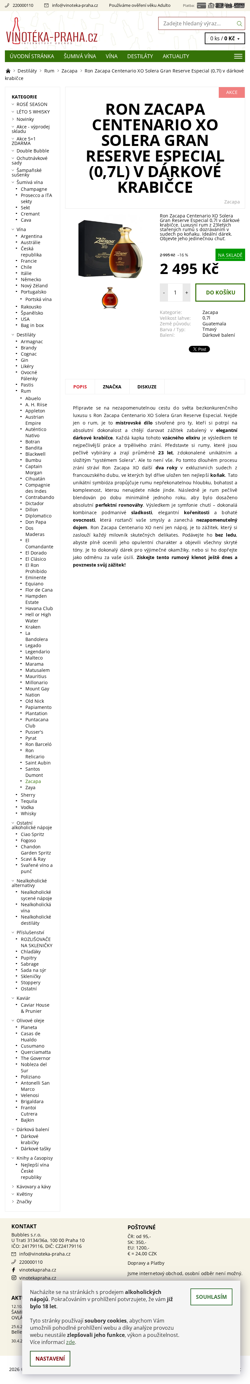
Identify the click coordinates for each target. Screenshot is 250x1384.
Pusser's (34, 732)
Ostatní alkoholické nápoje (32, 825)
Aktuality (176, 56)
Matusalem (37, 670)
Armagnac (32, 341)
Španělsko (32, 313)
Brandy (28, 348)
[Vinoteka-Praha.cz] (65, 31)
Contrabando (39, 497)
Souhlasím (211, 1296)
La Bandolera (36, 636)
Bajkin (27, 1120)
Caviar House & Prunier (35, 1008)
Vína (112, 56)
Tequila (29, 801)
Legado (33, 645)
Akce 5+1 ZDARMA (24, 141)
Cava (26, 220)
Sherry (28, 795)
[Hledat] (239, 23)
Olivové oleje (30, 1020)
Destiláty (140, 56)
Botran (32, 441)
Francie (29, 261)
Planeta (29, 1027)
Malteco (34, 658)
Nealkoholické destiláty (36, 920)
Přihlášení (233, 5)
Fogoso (28, 840)
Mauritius (36, 676)
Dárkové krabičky (30, 1139)
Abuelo (33, 398)
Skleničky (31, 976)
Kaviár (23, 998)
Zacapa (232, 202)
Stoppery (30, 982)
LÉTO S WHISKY (33, 112)
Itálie (26, 273)
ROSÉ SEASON (32, 104)
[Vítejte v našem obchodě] (9, 71)
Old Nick (34, 701)
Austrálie (30, 242)
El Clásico (35, 559)
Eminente (35, 577)
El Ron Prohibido (36, 568)
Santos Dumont (34, 772)
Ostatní (29, 989)
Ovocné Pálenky (29, 375)
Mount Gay (37, 688)
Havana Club (39, 608)
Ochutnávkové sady (30, 160)
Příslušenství (30, 932)
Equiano (34, 584)
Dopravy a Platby (146, 1263)
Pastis (27, 385)
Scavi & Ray (33, 859)
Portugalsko (33, 292)
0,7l (206, 318)
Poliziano (30, 1077)
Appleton (35, 411)
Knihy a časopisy (35, 1158)
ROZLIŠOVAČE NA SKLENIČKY (36, 942)
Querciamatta (36, 1052)
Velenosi (30, 1095)
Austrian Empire (34, 420)
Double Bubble (33, 151)
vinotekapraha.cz (37, 1270)
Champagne (34, 189)
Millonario (36, 682)
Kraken (33, 627)
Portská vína (38, 299)
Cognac (29, 354)
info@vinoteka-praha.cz (75, 5)
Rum (26, 391)
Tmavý (209, 329)
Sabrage (30, 964)
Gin (24, 360)
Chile (26, 267)
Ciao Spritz (32, 834)
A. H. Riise (36, 404)
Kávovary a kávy (34, 1186)
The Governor (35, 1058)
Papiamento (38, 707)
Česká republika (31, 251)
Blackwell (35, 454)
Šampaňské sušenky (27, 172)
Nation (32, 695)
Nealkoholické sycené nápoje (36, 895)
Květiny (25, 1194)
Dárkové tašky (36, 1148)
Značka (112, 387)
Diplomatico (38, 516)
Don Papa (35, 522)
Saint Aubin (38, 763)
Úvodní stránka (32, 56)
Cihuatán (35, 479)
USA (25, 319)
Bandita (33, 448)
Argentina (31, 236)
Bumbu (33, 460)
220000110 (23, 5)
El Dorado (36, 553)
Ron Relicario (34, 753)
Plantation (36, 713)
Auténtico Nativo (35, 432)
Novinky (25, 119)
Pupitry (28, 958)
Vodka (27, 807)
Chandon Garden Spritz (36, 849)
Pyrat (30, 738)
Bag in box (32, 325)
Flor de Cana (39, 590)
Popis (80, 387)
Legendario (37, 651)
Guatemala (214, 323)
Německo (31, 279)
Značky (24, 1201)
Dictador (34, 503)
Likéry (27, 366)
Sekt (25, 207)
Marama (34, 664)
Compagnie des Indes (37, 488)
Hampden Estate (36, 599)
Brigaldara (32, 1101)
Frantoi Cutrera (29, 1110)
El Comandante (39, 543)
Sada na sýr (33, 970)
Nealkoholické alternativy (29, 883)
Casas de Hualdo (30, 1036)
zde (70, 1342)
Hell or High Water (38, 617)
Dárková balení (33, 1129)
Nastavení (50, 1358)
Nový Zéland (34, 285)
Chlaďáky (31, 951)
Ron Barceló (38, 744)
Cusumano (32, 1046)
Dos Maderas (35, 531)
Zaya (30, 787)
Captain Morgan (33, 469)
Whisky (28, 813)
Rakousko (31, 307)
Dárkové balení (218, 335)
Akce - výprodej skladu (31, 129)
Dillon (31, 509)
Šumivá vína (80, 56)
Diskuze (147, 387)
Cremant (30, 214)
